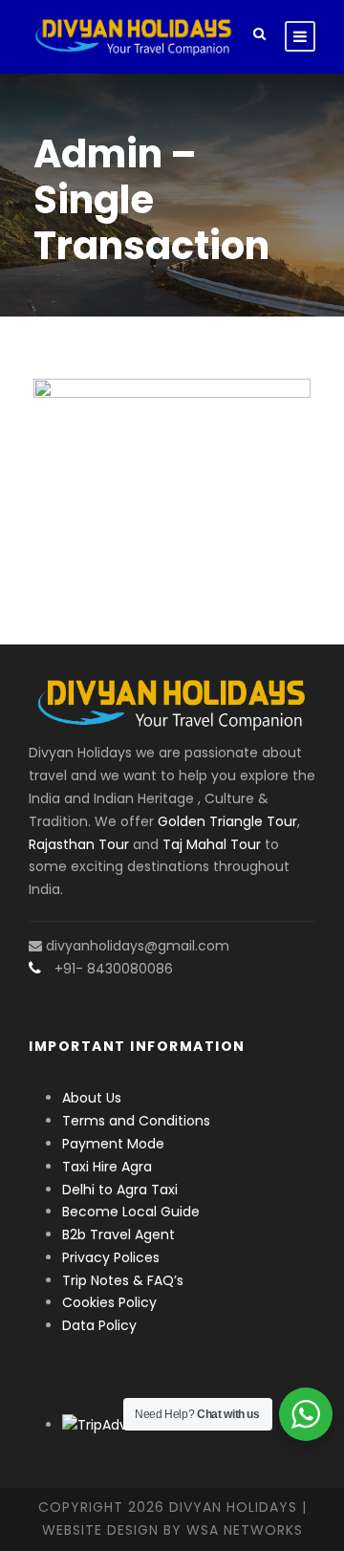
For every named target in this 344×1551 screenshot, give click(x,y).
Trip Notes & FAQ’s (122, 1280)
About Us (91, 1097)
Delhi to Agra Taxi (122, 1189)
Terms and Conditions (136, 1120)
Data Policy (99, 1325)
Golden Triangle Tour (227, 821)
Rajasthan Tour (79, 844)
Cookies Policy (109, 1302)
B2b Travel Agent (118, 1234)
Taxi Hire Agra (107, 1166)
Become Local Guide (131, 1211)
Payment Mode (113, 1143)
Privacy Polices (111, 1257)
